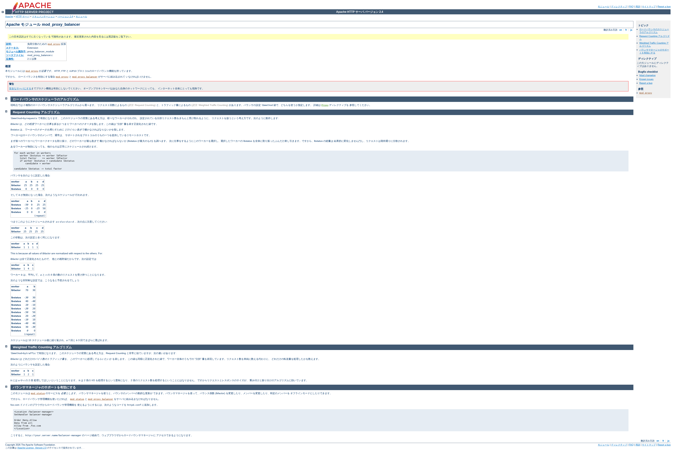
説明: (9, 44)
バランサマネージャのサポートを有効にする (654, 51)
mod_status (38, 393)
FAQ (631, 6)
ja (631, 30)
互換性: (10, 58)
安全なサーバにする (20, 88)
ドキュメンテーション (43, 16)
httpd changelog (647, 75)
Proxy (324, 105)
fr (626, 30)
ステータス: (12, 47)
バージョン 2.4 (65, 16)
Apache (9, 16)
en (621, 30)
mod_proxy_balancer (84, 76)
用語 (637, 6)
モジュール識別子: (16, 51)
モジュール (603, 6)
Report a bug (664, 6)
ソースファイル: (15, 55)
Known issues (646, 79)
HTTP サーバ (22, 16)
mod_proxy (54, 44)
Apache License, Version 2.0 (31, 447)
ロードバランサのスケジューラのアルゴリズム (654, 31)
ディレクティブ (619, 6)
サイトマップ (649, 6)
